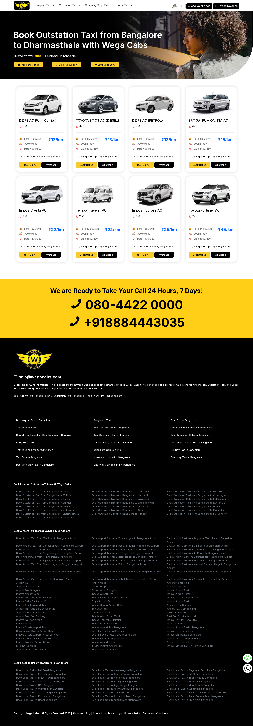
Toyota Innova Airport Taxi (107, 645)
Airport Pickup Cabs (27, 586)
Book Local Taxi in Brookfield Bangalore (190, 699)
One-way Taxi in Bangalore (186, 457)
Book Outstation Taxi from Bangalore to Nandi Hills (121, 491)
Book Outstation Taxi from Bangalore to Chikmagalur (197, 495)
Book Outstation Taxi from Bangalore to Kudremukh (196, 502)
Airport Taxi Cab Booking (181, 608)
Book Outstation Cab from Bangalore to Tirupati (119, 513)
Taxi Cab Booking (177, 612)
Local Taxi (123, 5)
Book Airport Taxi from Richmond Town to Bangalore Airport (126, 571)
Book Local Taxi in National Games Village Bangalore (197, 692)
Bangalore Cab (25, 442)
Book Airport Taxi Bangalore (30, 395)
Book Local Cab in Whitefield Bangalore (190, 688)
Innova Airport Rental (179, 593)
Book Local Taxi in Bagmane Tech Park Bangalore (196, 670)
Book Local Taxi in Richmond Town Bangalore (118, 696)
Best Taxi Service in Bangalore (111, 427)
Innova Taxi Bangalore (180, 630)
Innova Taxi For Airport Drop (183, 597)
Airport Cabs (99, 582)
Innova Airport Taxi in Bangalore (185, 627)
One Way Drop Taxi (97, 5)
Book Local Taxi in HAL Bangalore (35, 685)
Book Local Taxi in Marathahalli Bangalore (191, 685)
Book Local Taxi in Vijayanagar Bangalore (40, 688)
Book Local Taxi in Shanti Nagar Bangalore (41, 692)
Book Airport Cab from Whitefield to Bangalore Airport (198, 560)
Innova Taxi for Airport (29, 619)
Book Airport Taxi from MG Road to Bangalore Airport (47, 538)
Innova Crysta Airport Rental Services (38, 634)
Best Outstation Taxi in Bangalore (113, 434)
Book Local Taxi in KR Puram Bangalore (189, 681)
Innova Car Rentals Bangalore (184, 634)
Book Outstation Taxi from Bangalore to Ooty (42, 491)
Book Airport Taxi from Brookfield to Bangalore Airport (198, 579)
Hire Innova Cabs (26, 645)
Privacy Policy (132, 713)
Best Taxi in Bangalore (184, 420)
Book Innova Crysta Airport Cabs (35, 630)
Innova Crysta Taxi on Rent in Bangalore (190, 645)
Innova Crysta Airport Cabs (107, 604)
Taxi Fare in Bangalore (29, 457)
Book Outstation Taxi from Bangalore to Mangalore (196, 510)
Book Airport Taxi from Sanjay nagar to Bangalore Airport (49, 553)
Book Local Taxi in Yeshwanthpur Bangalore (117, 688)
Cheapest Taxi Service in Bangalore (191, 427)
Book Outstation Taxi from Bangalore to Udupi (193, 506)
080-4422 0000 (132, 304)
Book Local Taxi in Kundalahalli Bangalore (40, 696)
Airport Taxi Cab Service (30, 612)
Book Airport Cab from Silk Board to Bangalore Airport (198, 545)
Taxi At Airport (100, 608)
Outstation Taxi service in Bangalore (192, 442)
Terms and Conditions (156, 713)
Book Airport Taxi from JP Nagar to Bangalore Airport (122, 553)
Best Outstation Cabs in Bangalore (190, 434)
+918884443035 (133, 322)
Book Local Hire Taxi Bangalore (104, 395)
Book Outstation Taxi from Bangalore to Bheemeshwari (123, 502)
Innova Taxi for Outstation (107, 619)
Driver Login (115, 713)
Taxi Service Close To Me (106, 616)
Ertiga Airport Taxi (102, 601)
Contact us (99, 713)
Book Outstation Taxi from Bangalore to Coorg (43, 498)
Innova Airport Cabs (27, 593)
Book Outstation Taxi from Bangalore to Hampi (43, 506)
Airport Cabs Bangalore (105, 590)
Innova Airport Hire (102, 593)
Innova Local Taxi (177, 623)
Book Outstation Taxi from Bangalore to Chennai (44, 517)
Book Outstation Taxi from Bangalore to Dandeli (43, 502)
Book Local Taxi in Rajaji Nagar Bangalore (116, 685)
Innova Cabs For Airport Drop (33, 601)
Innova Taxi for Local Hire (182, 619)
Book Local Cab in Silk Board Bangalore (190, 673)
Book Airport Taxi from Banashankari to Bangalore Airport (49, 545)
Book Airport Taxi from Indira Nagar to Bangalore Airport (124, 549)
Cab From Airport (101, 612)
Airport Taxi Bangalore (29, 590)
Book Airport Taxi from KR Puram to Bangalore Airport (198, 553)
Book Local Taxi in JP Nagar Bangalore (114, 681)
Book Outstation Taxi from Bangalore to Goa (117, 510)
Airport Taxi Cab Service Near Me (35, 608)
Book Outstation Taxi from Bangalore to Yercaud (120, 495)
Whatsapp (51, 165)
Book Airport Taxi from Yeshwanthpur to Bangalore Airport (125, 560)
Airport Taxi (44, 5)
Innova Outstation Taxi (105, 623)
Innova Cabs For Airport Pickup (110, 597)
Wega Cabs (32, 713)
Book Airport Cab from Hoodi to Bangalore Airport (45, 579)
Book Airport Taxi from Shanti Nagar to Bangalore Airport (49, 564)
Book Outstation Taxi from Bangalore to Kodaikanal (45, 510)
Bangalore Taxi (102, 420)
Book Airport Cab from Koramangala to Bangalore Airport (125, 538)
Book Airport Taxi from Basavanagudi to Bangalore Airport (125, 545)
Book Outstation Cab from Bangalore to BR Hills (43, 495)
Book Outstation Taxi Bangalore (65, 395)
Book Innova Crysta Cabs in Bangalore (114, 634)
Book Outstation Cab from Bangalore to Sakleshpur (196, 498)
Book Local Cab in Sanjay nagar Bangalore (41, 681)
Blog (88, 713)
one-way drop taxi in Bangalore (112, 457)
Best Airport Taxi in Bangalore (33, 420)
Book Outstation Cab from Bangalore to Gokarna (120, 506)
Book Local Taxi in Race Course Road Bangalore (195, 696)
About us (78, 713)
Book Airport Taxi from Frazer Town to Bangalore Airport (49, 549)
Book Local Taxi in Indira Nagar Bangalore (116, 677)
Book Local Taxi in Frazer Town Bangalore (40, 677)
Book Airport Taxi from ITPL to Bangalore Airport (119, 564)
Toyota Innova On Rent (105, 649)
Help (180, 6)
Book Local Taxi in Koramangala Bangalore (116, 670)
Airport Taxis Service (179, 604)
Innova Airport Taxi (178, 590)
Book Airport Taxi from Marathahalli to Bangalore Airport (199, 556)
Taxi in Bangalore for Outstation (34, 449)
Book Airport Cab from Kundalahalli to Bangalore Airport (48, 571)
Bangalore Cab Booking (107, 449)
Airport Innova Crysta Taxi (31, 649)
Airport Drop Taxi (101, 586)
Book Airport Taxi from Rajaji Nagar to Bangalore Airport (124, 556)
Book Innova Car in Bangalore (109, 630)
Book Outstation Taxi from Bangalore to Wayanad (120, 498)
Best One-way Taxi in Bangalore (35, 464)
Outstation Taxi (68, 5)
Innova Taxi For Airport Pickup (33, 597)
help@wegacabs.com (39, 376)
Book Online (30, 165)
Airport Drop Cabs (177, 586)
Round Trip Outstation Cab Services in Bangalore (44, 434)
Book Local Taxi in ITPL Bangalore (111, 692)
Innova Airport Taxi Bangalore (109, 627)
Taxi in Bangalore (26, 427)
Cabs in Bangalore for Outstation (113, 442)
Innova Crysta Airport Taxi (31, 604)
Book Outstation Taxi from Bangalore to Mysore (194, 491)
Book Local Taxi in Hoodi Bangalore (36, 699)
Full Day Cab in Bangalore (186, 449)
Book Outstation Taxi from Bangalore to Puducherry (197, 513)
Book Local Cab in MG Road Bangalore (38, 670)
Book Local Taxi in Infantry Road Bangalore (192, 677)
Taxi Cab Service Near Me (182, 616)
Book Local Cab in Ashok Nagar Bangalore (116, 699)
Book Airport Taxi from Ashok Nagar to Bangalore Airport (124, 579)
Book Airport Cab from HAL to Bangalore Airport (44, 556)
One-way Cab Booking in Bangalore (114, 464)
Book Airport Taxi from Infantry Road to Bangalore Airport (200, 549)
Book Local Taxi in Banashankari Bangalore (41, 673)
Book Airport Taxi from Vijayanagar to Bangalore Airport (48, 560)
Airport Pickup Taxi (178, 582)
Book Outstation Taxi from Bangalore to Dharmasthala (47, 513)
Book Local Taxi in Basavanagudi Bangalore (117, 673)
